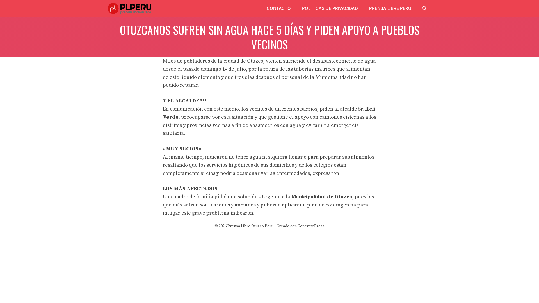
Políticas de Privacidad (330, 8)
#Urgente (270, 197)
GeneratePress (311, 226)
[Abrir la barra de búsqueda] (424, 8)
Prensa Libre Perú (390, 8)
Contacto (279, 8)
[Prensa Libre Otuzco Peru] (130, 8)
